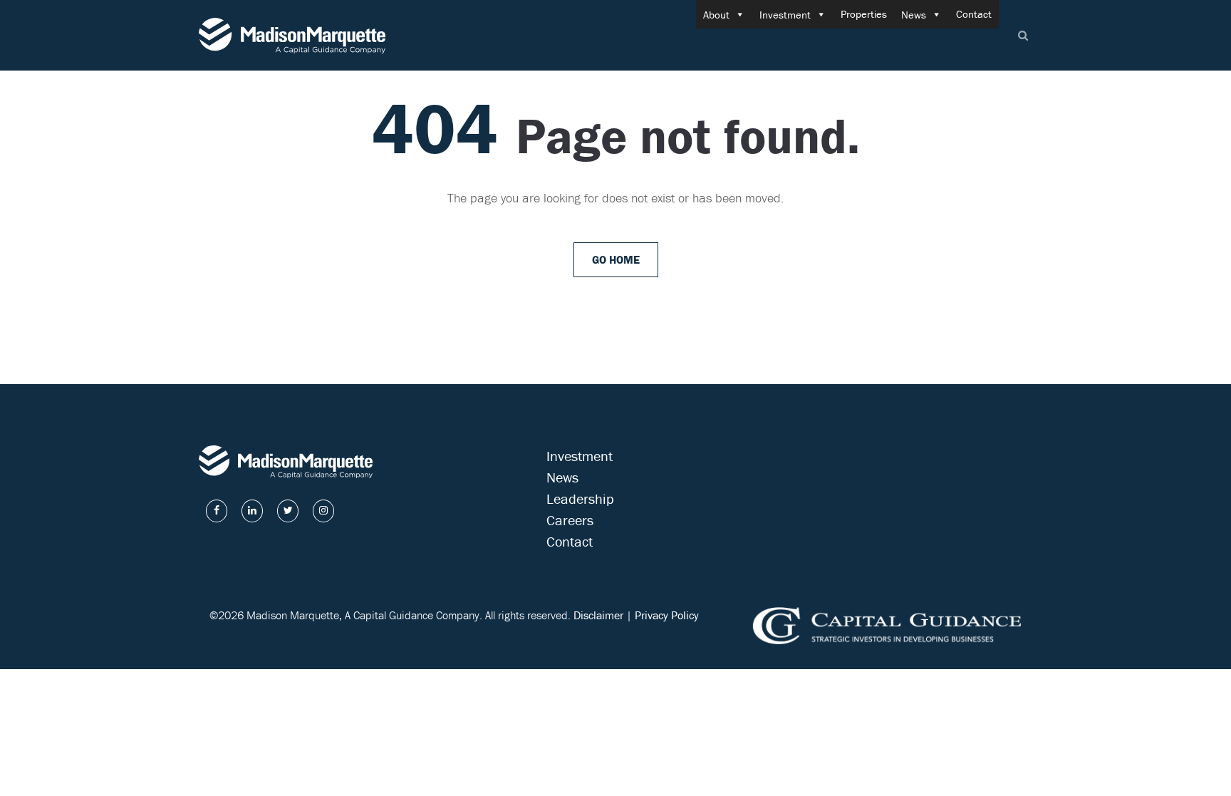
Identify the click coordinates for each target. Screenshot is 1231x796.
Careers (569, 520)
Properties (864, 14)
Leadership (580, 498)
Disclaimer (598, 615)
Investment (785, 14)
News (913, 14)
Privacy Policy (667, 615)
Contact (974, 14)
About (716, 14)
